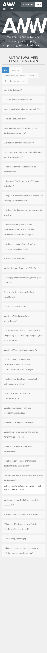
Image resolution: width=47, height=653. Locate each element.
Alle (5, 70)
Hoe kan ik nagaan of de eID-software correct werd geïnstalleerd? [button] (21, 246)
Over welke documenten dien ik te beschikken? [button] (19, 294)
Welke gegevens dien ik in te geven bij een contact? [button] (22, 280)
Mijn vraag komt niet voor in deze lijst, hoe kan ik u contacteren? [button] (23, 154)
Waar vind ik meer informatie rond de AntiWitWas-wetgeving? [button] (20, 130)
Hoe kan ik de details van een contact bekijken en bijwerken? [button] (20, 381)
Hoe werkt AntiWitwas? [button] (15, 258)
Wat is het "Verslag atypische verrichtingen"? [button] (17, 318)
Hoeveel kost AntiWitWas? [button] (16, 118)
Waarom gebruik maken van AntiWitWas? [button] (22, 109)
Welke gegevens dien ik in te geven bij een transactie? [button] (22, 502)
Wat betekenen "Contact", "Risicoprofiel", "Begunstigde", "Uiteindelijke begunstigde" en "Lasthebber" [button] (23, 335)
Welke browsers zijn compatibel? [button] (19, 142)
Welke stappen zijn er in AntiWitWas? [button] (20, 268)
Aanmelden (28, 4)
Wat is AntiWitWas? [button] (13, 90)
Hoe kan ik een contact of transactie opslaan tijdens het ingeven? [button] (20, 463)
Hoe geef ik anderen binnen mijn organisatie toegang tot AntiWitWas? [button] (23, 198)
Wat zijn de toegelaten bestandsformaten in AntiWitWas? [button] (23, 477)
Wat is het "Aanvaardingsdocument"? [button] (20, 350)
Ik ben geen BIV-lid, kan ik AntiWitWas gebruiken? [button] (21, 183)
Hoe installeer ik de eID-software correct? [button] (23, 514)
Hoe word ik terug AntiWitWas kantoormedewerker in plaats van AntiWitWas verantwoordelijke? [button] (19, 229)
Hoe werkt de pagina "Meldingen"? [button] (19, 422)
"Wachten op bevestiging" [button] (15, 538)
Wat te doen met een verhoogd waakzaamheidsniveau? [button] (17, 410)
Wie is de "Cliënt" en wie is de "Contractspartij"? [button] (17, 395)
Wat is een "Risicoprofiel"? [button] (16, 306)
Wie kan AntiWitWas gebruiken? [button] (18, 99)
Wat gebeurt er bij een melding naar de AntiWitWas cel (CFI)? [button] (21, 434)
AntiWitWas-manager (9, 4)
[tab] (23, 90)
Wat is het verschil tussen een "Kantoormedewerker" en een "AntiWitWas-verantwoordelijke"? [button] (19, 364)
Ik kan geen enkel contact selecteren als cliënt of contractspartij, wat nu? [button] (21, 550)
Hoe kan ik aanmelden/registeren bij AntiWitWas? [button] (20, 169)
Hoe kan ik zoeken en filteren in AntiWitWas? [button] (18, 448)
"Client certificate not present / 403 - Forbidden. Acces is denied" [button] (20, 526)
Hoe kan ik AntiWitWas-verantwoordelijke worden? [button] (23, 212)
